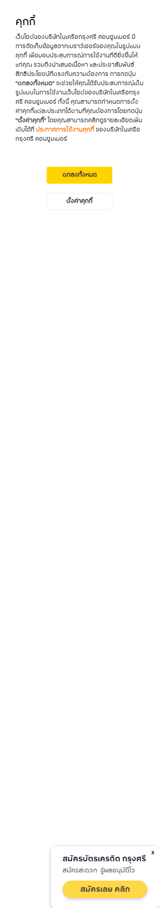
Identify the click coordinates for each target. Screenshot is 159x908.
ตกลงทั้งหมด (80, 175)
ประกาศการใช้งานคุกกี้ (65, 129)
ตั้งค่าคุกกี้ (79, 201)
